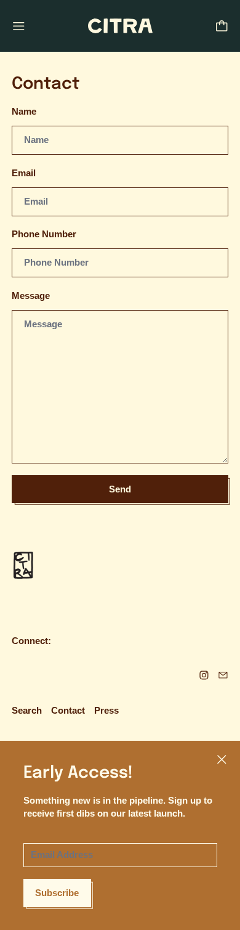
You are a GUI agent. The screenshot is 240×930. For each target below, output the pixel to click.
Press (106, 710)
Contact (68, 710)
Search (27, 710)
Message (31, 295)
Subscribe (57, 892)
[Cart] (222, 26)
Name (24, 111)
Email (24, 173)
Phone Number (44, 234)
